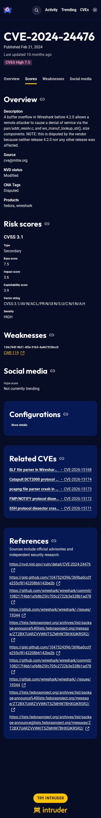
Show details (19, 425)
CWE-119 (11, 353)
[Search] (36, 10)
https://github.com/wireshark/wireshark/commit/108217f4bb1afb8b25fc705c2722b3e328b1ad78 (50, 593)
